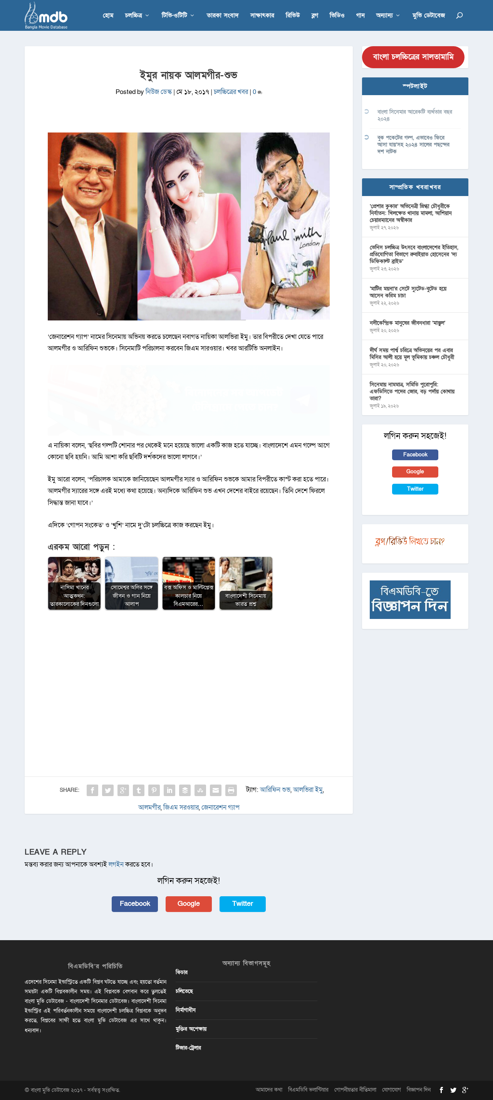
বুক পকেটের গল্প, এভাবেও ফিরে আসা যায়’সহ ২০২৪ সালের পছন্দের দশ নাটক (413, 144)
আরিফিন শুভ (275, 789)
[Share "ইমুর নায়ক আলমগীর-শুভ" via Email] (215, 790)
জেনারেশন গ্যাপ (220, 807)
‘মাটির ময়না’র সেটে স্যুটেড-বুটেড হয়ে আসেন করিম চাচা (408, 292)
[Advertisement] (189, 672)
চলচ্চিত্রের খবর (231, 91)
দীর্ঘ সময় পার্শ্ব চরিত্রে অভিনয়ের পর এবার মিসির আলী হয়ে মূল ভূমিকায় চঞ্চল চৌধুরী (412, 354)
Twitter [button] (242, 903)
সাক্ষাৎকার (262, 16)
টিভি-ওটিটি (174, 16)
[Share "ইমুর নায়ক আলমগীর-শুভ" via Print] (231, 790)
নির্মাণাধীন (186, 1010)
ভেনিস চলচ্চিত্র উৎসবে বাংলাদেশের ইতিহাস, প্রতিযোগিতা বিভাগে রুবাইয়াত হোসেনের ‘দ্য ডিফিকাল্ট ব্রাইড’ (414, 254)
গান (360, 16)
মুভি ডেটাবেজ (429, 16)
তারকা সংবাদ (223, 16)
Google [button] (189, 903)
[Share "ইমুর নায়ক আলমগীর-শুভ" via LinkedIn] (169, 790)
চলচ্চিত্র (133, 16)
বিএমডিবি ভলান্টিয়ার (308, 1089)
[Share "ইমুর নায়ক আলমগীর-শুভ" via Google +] (123, 790)
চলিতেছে (184, 991)
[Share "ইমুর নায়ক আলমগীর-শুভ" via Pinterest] (154, 790)
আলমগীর (149, 807)
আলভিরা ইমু (308, 789)
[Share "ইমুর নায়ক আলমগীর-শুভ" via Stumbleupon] (200, 790)
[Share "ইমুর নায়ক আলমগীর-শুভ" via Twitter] (108, 790)
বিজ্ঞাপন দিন (419, 1089)
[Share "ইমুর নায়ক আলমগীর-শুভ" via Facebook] (92, 790)
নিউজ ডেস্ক (159, 91)
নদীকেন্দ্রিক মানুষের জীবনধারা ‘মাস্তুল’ (407, 323)
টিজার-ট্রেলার (188, 1047)
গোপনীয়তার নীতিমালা (355, 1089)
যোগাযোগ (391, 1089)
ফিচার (182, 972)
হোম (108, 16)
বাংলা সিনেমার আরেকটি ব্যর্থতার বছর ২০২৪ (414, 115)
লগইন (116, 864)
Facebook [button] (135, 903)
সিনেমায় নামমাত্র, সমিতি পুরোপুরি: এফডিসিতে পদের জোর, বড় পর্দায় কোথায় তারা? (412, 391)
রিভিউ (293, 16)
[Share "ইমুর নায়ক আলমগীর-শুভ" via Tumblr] (138, 790)
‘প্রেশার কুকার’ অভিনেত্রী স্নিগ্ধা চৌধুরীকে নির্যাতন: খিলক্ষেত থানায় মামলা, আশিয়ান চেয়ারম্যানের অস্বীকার (411, 213)
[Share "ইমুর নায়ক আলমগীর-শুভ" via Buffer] (185, 790)
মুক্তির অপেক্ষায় (191, 1029)
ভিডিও (337, 16)
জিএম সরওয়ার (181, 807)
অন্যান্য (384, 16)
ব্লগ (315, 16)
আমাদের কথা (269, 1089)
